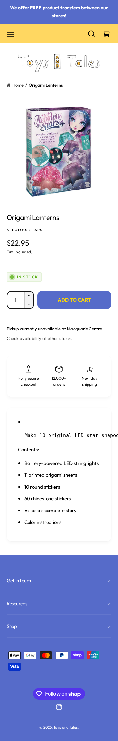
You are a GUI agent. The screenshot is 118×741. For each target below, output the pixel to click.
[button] (10, 34)
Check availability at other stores (39, 338)
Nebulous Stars (24, 229)
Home (18, 85)
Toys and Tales (65, 727)
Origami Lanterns (46, 85)
